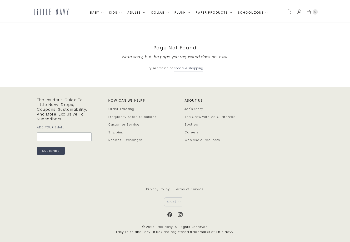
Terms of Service (189, 189)
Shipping (115, 132)
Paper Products (212, 13)
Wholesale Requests (202, 140)
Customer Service (124, 124)
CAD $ (171, 202)
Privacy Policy (158, 189)
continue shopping (188, 68)
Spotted (191, 124)
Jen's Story (194, 109)
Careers (192, 132)
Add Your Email (50, 127)
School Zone (251, 13)
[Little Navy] (51, 12)
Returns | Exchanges (125, 140)
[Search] (288, 12)
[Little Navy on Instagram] (180, 214)
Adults (134, 13)
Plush (180, 13)
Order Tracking (121, 109)
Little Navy (164, 227)
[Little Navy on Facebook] (170, 214)
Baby (94, 13)
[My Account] (300, 12)
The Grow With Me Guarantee (210, 117)
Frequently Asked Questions (132, 117)
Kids (113, 13)
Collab (158, 13)
